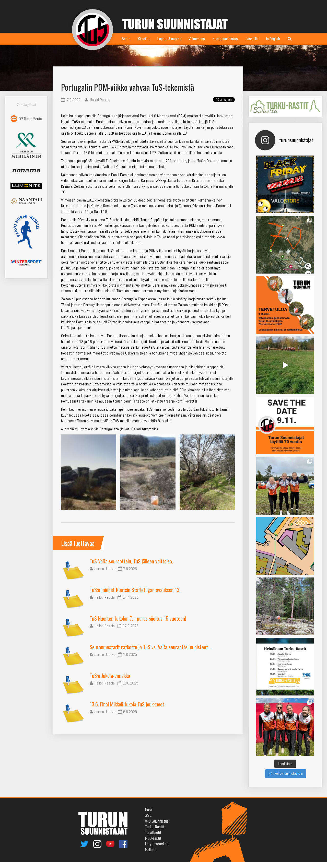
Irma (148, 809)
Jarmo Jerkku (105, 568)
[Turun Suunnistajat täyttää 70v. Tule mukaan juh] (285, 425)
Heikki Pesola (105, 597)
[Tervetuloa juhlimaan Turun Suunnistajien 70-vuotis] (285, 305)
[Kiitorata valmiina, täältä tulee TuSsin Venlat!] (285, 727)
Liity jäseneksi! (156, 844)
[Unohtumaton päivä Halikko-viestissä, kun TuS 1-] (285, 365)
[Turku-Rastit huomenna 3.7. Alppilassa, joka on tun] (285, 606)
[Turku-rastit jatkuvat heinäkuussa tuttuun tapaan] (285, 666)
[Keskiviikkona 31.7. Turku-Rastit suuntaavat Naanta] (285, 546)
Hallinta (150, 849)
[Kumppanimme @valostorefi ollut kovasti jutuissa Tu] (285, 184)
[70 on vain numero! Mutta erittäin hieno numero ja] (285, 245)
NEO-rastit (153, 838)
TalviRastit (153, 832)
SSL (148, 815)
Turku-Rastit (154, 826)
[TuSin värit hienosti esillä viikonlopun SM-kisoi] (285, 486)
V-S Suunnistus (157, 821)
